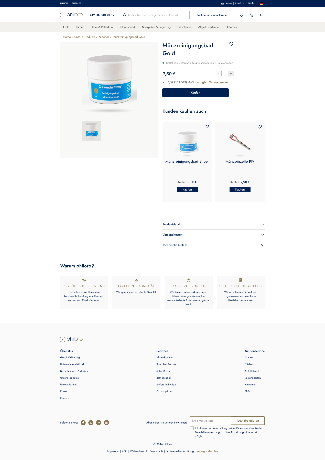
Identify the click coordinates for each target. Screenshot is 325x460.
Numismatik (127, 27)
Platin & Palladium (102, 27)
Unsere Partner (68, 384)
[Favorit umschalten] (231, 44)
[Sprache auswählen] (261, 3)
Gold (66, 27)
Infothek (232, 27)
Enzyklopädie (163, 391)
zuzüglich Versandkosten (212, 82)
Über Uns (66, 351)
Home (67, 37)
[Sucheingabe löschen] (186, 15)
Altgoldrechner (164, 357)
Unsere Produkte (84, 37)
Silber (80, 27)
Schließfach (163, 371)
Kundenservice (254, 351)
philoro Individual (166, 384)
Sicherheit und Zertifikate (74, 371)
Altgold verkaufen (209, 27)
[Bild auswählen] (91, 131)
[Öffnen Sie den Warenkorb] (251, 15)
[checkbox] (192, 428)
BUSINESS (77, 3)
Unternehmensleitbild (72, 364)
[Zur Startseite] (71, 15)
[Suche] (125, 15)
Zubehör (104, 37)
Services (162, 351)
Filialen (251, 3)
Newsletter (250, 384)
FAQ (247, 391)
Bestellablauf (251, 371)
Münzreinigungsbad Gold (129, 37)
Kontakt (248, 357)
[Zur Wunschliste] (241, 15)
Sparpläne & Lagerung (156, 27)
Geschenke (184, 27)
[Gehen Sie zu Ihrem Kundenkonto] (261, 15)
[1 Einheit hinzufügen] (231, 73)
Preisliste (239, 3)
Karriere (64, 398)
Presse (63, 391)
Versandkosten (252, 378)
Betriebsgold (163, 378)
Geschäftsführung (70, 357)
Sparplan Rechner (166, 364)
